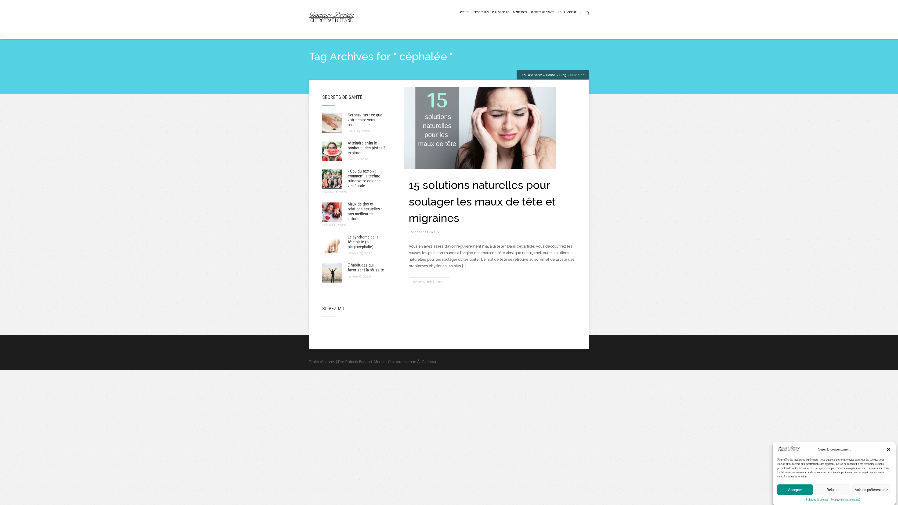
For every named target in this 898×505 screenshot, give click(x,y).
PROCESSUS (481, 12)
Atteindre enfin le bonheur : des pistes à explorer (366, 148)
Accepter (795, 490)
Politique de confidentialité (845, 499)
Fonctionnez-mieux (424, 232)
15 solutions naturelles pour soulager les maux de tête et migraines (482, 201)
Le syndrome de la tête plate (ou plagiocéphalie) (363, 241)
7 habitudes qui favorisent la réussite (366, 267)
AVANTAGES (519, 12)
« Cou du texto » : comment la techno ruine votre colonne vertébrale (364, 178)
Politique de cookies (817, 499)
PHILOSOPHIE (500, 12)
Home (550, 75)
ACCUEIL (464, 12)
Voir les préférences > (871, 490)
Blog (562, 75)
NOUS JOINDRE (567, 12)
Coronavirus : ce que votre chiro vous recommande (365, 119)
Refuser (832, 490)
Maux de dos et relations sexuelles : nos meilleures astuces (365, 211)
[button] (888, 449)
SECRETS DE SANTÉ (542, 12)
